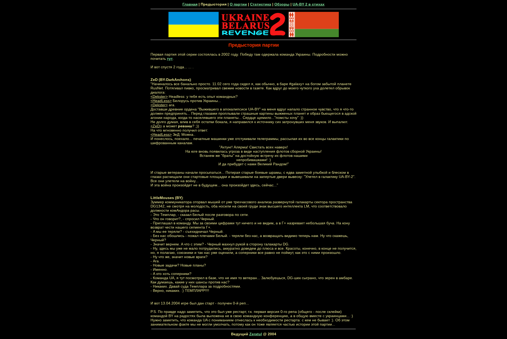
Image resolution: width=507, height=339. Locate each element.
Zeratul (255, 334)
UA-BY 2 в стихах (309, 4)
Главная (190, 4)
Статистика (260, 4)
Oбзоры (281, 4)
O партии (238, 4)
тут (170, 58)
